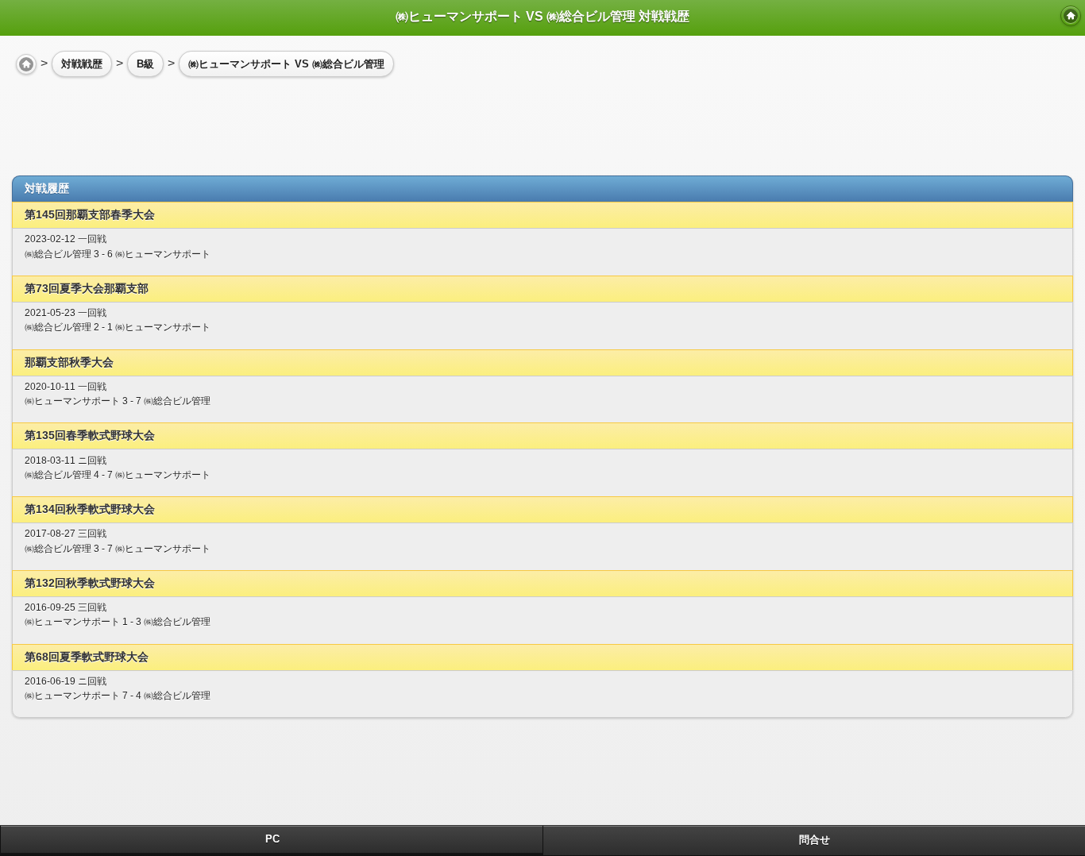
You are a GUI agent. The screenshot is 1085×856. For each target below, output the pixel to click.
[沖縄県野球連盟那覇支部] (1070, 16)
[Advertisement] (139, 120)
